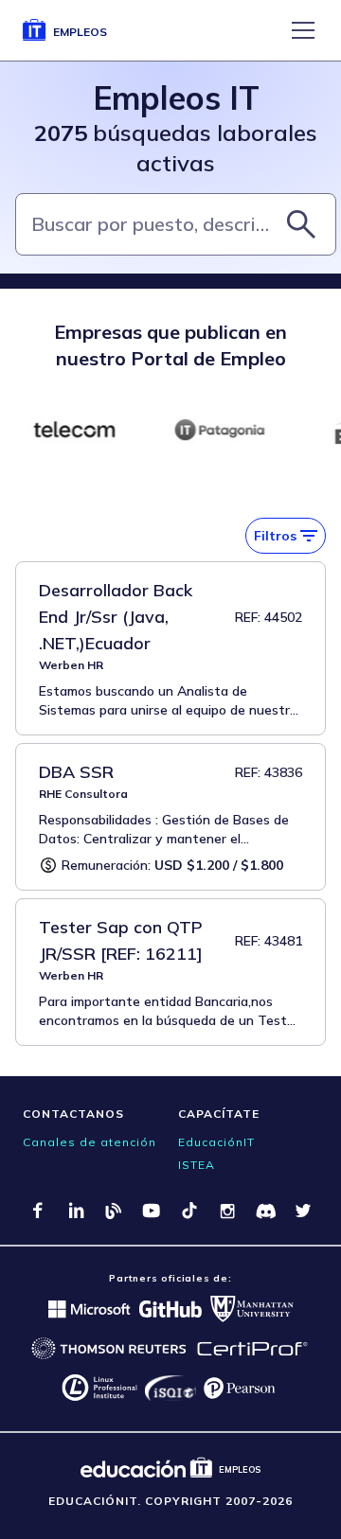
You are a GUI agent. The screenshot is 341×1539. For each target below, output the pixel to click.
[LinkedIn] (75, 1210)
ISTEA (196, 1165)
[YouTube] (151, 1210)
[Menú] (303, 30)
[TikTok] (189, 1210)
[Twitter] (303, 1210)
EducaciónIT (216, 1142)
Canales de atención (89, 1142)
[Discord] (265, 1210)
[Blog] (113, 1210)
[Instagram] (227, 1210)
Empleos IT (176, 98)
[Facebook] (38, 1210)
